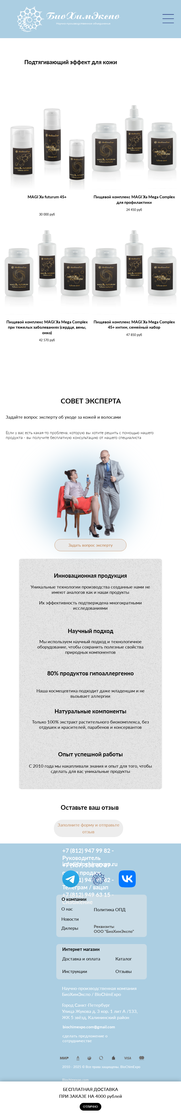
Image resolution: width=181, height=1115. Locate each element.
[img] (68, 19)
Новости (70, 919)
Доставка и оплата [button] (81, 958)
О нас (67, 908)
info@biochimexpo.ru (90, 864)
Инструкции (74, 971)
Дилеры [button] (69, 928)
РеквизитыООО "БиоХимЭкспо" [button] (114, 929)
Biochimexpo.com (75, 1080)
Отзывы (123, 971)
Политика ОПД (110, 909)
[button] (88, 828)
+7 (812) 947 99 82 (86, 850)
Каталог (123, 958)
